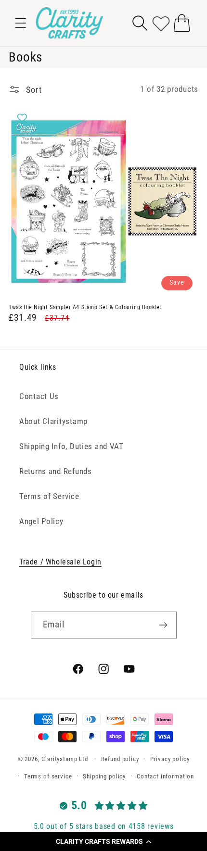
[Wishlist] (161, 23)
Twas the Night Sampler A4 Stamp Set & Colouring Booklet (85, 307)
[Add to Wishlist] (23, 118)
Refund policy (120, 759)
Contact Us (39, 396)
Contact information (165, 776)
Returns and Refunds (55, 471)
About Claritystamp (53, 421)
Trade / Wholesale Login (60, 561)
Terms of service (48, 776)
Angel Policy (41, 521)
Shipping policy (104, 776)
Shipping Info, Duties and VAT (71, 446)
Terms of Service (49, 496)
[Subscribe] (163, 625)
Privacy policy (170, 759)
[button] (103, 841)
